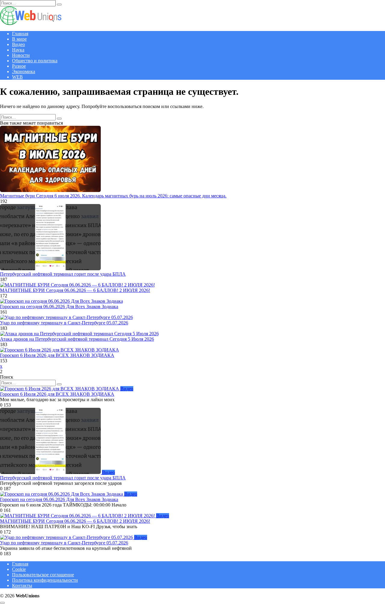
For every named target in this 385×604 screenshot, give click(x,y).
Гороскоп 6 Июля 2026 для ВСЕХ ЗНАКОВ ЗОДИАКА (57, 355)
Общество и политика (34, 60)
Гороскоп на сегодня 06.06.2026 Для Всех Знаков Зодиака (59, 306)
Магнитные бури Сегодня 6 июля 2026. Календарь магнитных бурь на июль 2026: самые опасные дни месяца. (113, 195)
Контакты (22, 585)
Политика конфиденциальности (45, 580)
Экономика (23, 71)
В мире (19, 39)
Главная (20, 33)
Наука (18, 49)
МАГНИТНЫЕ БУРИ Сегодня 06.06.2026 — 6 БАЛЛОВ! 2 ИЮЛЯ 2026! (75, 290)
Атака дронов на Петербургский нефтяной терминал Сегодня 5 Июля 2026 (77, 339)
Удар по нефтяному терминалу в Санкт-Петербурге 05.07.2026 (64, 322)
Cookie (19, 569)
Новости (21, 55)
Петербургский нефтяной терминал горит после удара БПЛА (63, 274)
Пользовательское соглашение (43, 574)
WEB (17, 76)
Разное (19, 66)
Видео (18, 44)
